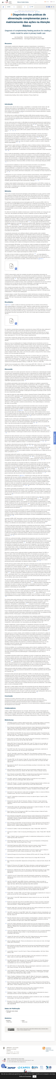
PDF (32, 6)
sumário (8, 6)
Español (47, 1)
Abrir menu (3, 2)
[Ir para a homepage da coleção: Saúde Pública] (6, 2)
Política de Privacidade (25, 1076)
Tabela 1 (42, 258)
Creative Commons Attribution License (32, 1029)
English (53, 1)
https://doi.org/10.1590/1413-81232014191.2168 (24, 11)
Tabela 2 (9, 304)
